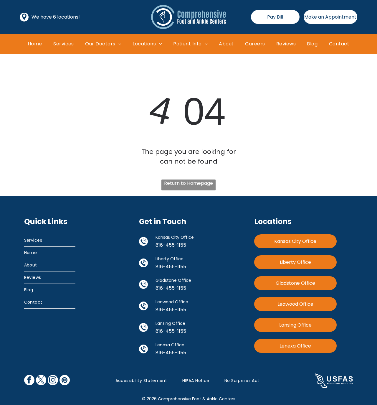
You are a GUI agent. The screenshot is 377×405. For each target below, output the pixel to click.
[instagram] (53, 381)
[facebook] (29, 381)
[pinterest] (64, 381)
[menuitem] (35, 44)
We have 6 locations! (56, 17)
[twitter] (41, 381)
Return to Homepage (188, 183)
